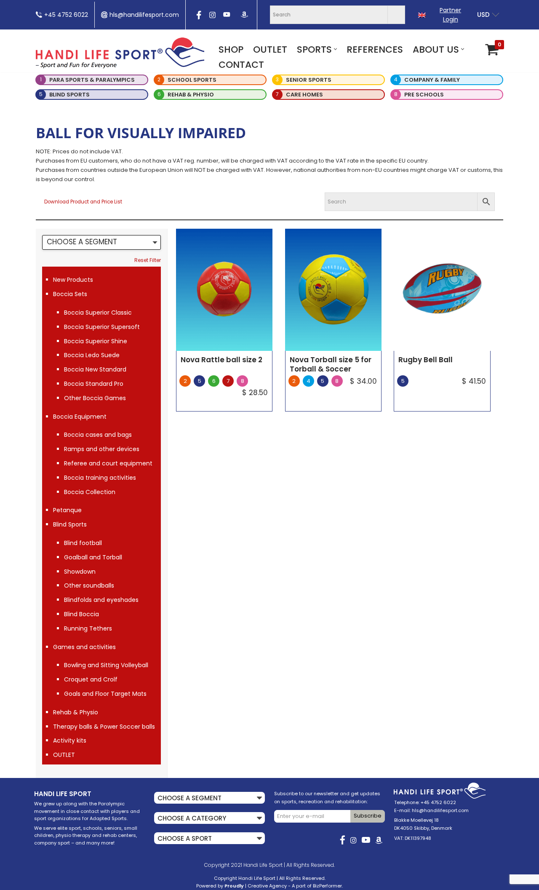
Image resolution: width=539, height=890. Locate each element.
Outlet (270, 49)
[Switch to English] (422, 15)
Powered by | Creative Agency (241, 885)
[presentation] (198, 17)
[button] (335, 49)
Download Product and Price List (83, 201)
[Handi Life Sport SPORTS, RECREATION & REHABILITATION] (120, 52)
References (375, 49)
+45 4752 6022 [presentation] (66, 15)
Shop (231, 49)
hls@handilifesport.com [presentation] (144, 15)
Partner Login (450, 15)
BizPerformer (327, 885)
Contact (241, 64)
